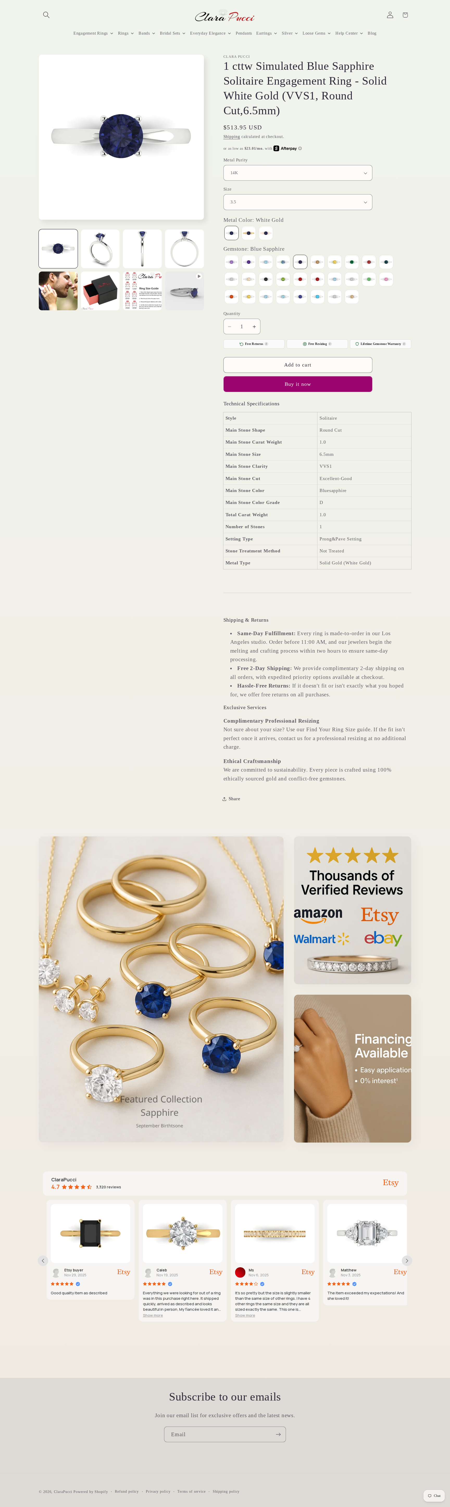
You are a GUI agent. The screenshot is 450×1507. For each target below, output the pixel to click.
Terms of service (191, 1491)
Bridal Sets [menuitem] (170, 33)
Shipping (231, 137)
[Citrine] (335, 263)
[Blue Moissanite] (283, 263)
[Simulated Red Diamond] (231, 297)
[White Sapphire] (335, 297)
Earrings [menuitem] (264, 33)
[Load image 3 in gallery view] (142, 249)
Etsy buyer (70, 1270)
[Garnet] (369, 263)
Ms (247, 1270)
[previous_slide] (43, 1261)
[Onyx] (266, 280)
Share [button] (234, 799)
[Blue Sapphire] (300, 263)
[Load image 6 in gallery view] (100, 291)
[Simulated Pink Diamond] (386, 280)
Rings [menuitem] (123, 33)
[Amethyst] (249, 263)
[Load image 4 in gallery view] (184, 249)
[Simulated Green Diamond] (369, 280)
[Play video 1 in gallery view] (184, 291)
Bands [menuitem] (144, 33)
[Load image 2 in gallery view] (100, 249)
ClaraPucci (63, 1491)
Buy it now (298, 384)
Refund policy (127, 1491)
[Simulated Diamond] (352, 280)
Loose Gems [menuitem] (314, 33)
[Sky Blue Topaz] (266, 297)
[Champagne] (317, 263)
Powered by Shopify (90, 1491)
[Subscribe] (278, 1434)
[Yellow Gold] (249, 234)
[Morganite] (249, 280)
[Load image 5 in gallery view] (58, 291)
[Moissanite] (231, 280)
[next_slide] (407, 1261)
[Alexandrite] (231, 263)
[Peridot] (283, 280)
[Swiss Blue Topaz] (283, 297)
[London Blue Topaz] (386, 263)
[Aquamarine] (266, 263)
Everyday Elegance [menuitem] (208, 33)
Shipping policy (226, 1491)
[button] (46, 15)
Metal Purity (235, 159)
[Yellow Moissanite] (352, 297)
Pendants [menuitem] (244, 33)
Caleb (158, 1270)
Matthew (345, 1270)
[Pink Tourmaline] (300, 280)
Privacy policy (158, 1491)
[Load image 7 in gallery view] (142, 291)
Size (227, 189)
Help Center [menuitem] (346, 33)
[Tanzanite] (300, 297)
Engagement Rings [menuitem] (90, 33)
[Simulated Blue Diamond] (335, 280)
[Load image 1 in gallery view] (58, 249)
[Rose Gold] (266, 234)
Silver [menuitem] (287, 33)
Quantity (232, 313)
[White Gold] (231, 234)
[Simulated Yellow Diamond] (249, 297)
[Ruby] (317, 280)
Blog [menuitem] (372, 33)
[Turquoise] (317, 297)
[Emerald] (352, 263)
